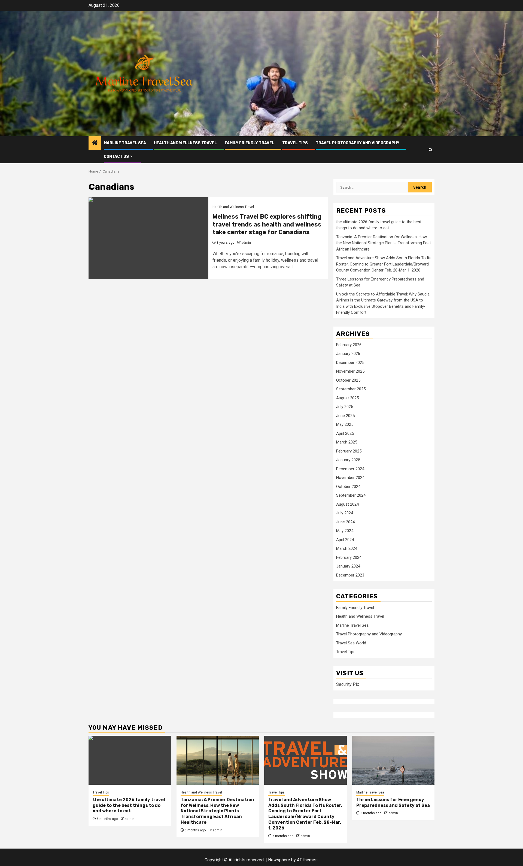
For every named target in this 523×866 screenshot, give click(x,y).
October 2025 (348, 380)
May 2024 (344, 530)
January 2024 (348, 566)
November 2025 (350, 371)
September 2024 (351, 495)
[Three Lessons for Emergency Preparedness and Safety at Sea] (393, 760)
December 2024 (350, 468)
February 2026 (348, 344)
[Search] (430, 149)
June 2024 (345, 522)
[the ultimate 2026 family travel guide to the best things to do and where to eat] (130, 760)
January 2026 (348, 353)
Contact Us (116, 156)
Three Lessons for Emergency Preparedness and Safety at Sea (393, 802)
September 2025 (351, 389)
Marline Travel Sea (125, 143)
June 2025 (345, 415)
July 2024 (344, 513)
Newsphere (279, 859)
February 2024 (348, 557)
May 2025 (344, 424)
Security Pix (347, 684)
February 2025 (348, 451)
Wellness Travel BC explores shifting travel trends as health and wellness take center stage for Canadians (266, 224)
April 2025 (345, 433)
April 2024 (345, 539)
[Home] (95, 143)
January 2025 (348, 459)
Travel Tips (295, 143)
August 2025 (347, 398)
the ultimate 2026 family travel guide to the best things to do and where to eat (129, 805)
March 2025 (346, 442)
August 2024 (347, 504)
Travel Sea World (351, 643)
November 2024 (350, 477)
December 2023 (350, 575)
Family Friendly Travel (249, 143)
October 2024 (348, 486)
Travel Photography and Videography (357, 143)
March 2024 (346, 548)
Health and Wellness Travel (185, 143)
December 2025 (350, 362)
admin (246, 243)
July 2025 (344, 406)
